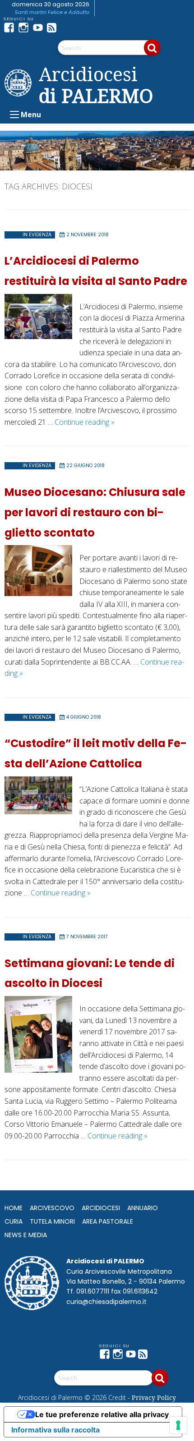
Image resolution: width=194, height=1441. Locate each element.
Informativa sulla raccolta (55, 1429)
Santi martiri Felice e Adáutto (52, 12)
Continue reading (85, 422)
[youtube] (39, 27)
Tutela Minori (52, 1221)
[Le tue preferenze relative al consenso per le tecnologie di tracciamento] (178, 1425)
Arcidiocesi (101, 1207)
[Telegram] (68, 27)
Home (14, 1207)
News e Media (26, 1234)
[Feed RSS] (54, 27)
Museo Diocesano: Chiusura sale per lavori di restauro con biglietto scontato (95, 512)
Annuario (142, 1207)
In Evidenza (37, 234)
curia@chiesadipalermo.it (106, 1301)
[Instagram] (25, 27)
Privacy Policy (154, 1397)
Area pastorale (107, 1221)
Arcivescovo (52, 1207)
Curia (14, 1221)
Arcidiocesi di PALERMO (96, 84)
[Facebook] (11, 27)
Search (152, 47)
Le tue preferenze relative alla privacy (102, 1414)
